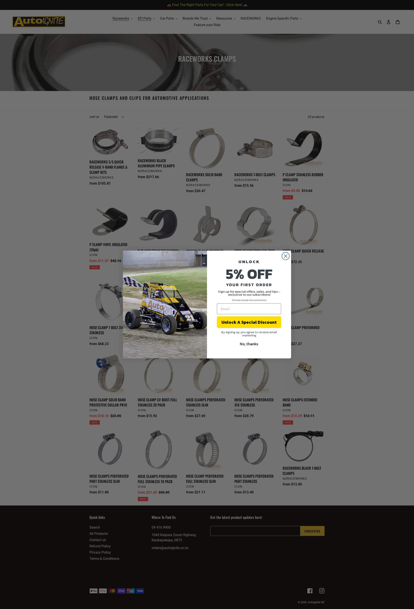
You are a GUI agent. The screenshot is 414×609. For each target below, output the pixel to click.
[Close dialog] (285, 256)
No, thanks (249, 344)
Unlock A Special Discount (249, 322)
